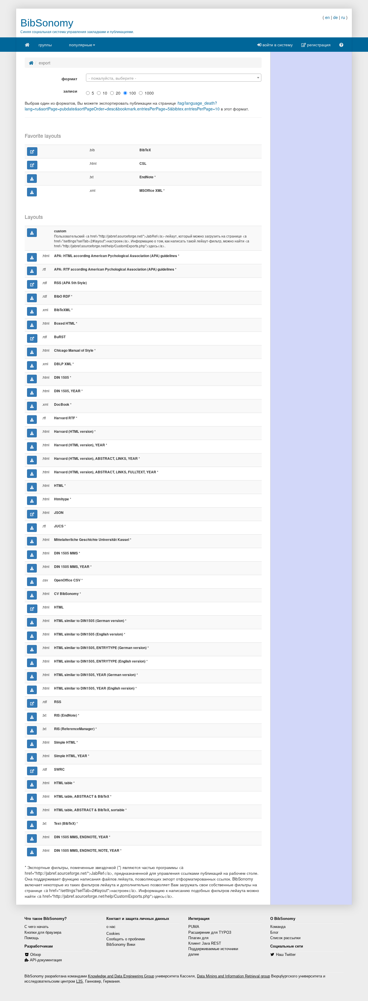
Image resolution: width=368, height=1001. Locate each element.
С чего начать (36, 927)
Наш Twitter (286, 955)
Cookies (113, 934)
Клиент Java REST (204, 943)
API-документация (46, 960)
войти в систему (277, 44)
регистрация (318, 44)
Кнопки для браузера (42, 933)
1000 (149, 93)
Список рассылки (285, 938)
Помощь (31, 938)
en (327, 17)
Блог (274, 933)
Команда (277, 927)
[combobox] (173, 78)
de (335, 17)
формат (69, 78)
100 (132, 93)
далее (193, 954)
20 (118, 93)
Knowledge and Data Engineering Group (121, 976)
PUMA (193, 927)
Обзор (35, 955)
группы (45, 44)
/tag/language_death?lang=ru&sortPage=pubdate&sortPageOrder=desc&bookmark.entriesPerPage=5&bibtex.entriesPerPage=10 (122, 106)
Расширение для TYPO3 (209, 933)
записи (70, 91)
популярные (80, 44)
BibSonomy (46, 23)
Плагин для (198, 938)
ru (343, 17)
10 (105, 93)
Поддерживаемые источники (213, 949)
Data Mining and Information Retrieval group (233, 976)
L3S (79, 981)
